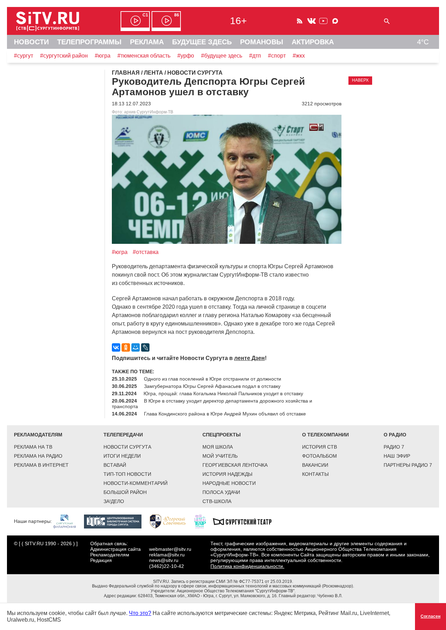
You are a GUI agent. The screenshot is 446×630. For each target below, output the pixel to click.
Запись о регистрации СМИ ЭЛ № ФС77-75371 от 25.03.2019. (232, 581)
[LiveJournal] (145, 347)
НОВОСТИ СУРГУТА (127, 447)
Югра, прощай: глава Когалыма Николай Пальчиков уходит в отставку (223, 393)
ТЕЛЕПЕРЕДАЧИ (123, 434)
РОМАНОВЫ (261, 41)
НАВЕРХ (360, 80)
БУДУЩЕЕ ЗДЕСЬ (202, 41)
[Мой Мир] (135, 347)
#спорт (277, 56)
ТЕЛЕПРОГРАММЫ (89, 41)
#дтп (255, 56)
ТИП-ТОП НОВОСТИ (127, 474)
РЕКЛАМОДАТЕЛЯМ (38, 434)
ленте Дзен (249, 358)
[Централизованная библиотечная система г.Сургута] (116, 521)
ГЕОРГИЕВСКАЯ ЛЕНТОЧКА (235, 465)
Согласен (430, 616)
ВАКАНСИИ (315, 465)
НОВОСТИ (31, 41)
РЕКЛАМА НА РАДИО (38, 456)
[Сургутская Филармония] (68, 521)
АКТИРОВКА (313, 41)
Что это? (140, 613)
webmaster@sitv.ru (170, 549)
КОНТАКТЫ (315, 474)
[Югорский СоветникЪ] (171, 521)
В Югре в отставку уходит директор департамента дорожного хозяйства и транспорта (212, 403)
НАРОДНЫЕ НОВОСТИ (229, 483)
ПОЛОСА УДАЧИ (221, 492)
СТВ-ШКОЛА (216, 501)
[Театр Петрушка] (203, 521)
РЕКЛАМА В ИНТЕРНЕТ (41, 465)
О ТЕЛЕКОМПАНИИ (325, 434)
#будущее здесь (221, 56)
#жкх (299, 56)
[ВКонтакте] (116, 347)
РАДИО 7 (394, 447)
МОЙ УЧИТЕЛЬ (220, 456)
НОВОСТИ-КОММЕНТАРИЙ (135, 483)
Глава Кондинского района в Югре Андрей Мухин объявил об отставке (225, 414)
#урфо (185, 56)
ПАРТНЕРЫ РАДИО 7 (408, 465)
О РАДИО (395, 434)
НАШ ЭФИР (397, 456)
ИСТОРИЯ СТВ (319, 447)
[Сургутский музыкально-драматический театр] (245, 521)
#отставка (146, 252)
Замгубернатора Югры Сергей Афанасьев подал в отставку (212, 386)
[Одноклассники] (126, 347)
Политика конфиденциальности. (247, 566)
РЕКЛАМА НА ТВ (33, 447)
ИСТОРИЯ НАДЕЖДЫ (227, 474)
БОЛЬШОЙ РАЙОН (125, 492)
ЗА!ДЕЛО (113, 501)
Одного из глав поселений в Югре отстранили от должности (212, 379)
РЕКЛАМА (147, 41)
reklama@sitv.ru (167, 554)
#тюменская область (143, 56)
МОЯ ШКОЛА (217, 447)
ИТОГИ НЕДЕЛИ (122, 456)
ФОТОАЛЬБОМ (319, 456)
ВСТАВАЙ (114, 465)
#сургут (23, 56)
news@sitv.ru (163, 560)
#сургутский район (64, 56)
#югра (102, 56)
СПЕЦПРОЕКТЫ (221, 434)
